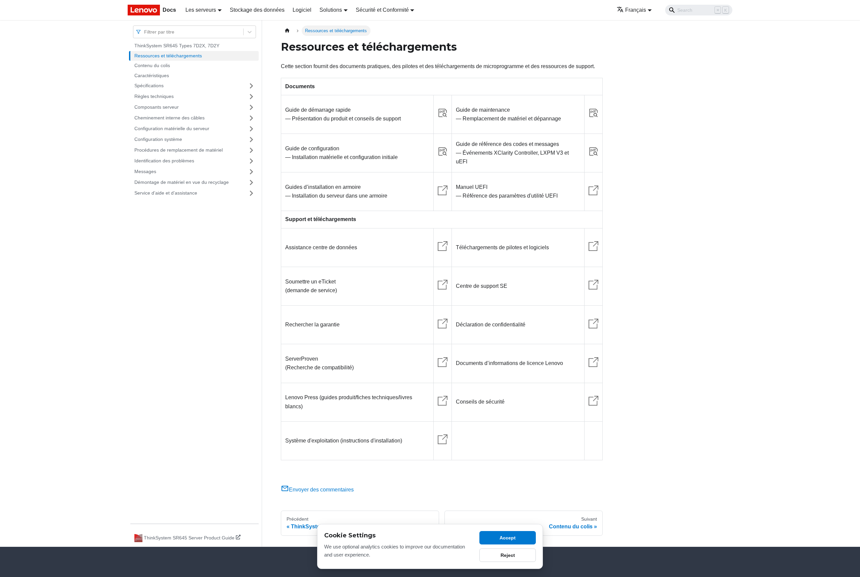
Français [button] (635, 10)
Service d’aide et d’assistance (165, 193)
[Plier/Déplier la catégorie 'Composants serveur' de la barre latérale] (251, 107)
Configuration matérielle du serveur (171, 128)
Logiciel (302, 10)
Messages (145, 171)
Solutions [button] (330, 10)
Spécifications (149, 85)
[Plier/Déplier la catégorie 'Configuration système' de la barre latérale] (251, 139)
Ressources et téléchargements (168, 55)
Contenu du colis (152, 65)
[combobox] (144, 32)
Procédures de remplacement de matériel (178, 150)
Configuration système (158, 139)
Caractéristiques (151, 75)
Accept (508, 537)
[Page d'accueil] (287, 30)
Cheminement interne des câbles (169, 117)
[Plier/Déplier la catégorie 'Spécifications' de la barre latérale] (251, 86)
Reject (508, 555)
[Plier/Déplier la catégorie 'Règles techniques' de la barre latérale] (251, 96)
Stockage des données (257, 10)
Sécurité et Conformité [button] (382, 10)
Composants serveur (156, 107)
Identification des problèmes (164, 160)
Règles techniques (154, 96)
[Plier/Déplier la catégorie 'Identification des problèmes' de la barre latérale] (251, 161)
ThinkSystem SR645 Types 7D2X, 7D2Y (176, 45)
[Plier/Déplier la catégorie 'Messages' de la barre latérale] (251, 171)
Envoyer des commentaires (321, 489)
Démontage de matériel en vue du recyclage (181, 182)
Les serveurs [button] (200, 10)
